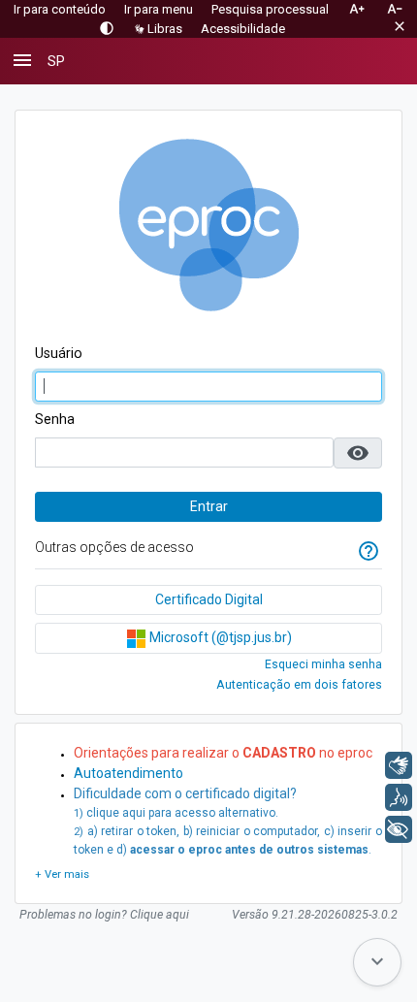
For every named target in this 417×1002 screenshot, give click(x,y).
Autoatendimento (128, 773)
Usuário (58, 353)
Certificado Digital (209, 599)
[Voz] (398, 797)
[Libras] (398, 765)
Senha (55, 419)
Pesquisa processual (270, 9)
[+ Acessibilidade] (398, 829)
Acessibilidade (243, 28)
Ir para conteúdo (60, 9)
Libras (164, 28)
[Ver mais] (62, 875)
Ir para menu (158, 9)
